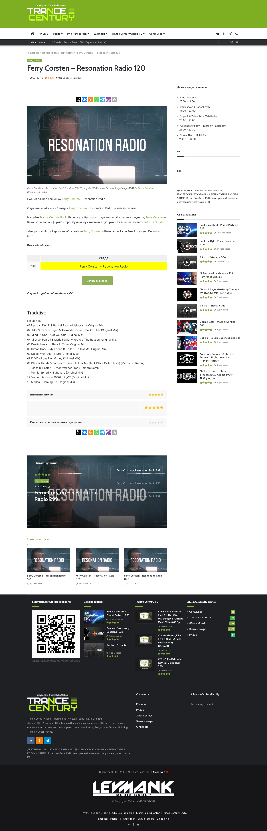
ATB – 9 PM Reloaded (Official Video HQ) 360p (170, 663)
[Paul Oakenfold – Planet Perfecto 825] (187, 230)
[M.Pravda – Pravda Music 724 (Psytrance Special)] (187, 278)
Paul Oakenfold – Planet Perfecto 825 (117, 613)
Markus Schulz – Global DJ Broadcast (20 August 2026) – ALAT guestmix (217, 374)
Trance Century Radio (54, 217)
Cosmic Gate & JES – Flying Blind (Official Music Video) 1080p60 (169, 641)
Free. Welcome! (188, 97)
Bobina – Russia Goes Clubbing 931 (220, 337)
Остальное (155, 33)
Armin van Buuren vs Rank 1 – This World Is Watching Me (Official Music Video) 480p (170, 617)
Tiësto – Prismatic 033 (213, 305)
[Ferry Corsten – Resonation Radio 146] (48, 560)
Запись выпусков (97, 280)
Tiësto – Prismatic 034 (213, 257)
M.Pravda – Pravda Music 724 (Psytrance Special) (216, 275)
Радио (56, 33)
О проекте (142, 726)
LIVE (45, 33)
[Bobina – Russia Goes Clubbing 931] (187, 343)
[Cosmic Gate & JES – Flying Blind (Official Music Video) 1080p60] (145, 640)
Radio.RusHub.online (122, 812)
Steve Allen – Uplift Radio (194, 135)
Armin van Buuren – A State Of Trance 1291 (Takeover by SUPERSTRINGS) (217, 357)
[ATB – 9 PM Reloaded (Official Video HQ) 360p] (145, 664)
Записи (100, 33)
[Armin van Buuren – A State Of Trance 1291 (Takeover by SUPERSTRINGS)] (187, 359)
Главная (34, 52)
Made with (159, 771)
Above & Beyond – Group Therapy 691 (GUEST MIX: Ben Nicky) (86, 42)
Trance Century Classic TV (127, 33)
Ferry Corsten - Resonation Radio (104, 266)
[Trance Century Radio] (50, 13)
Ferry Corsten (67, 52)
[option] (97, 491)
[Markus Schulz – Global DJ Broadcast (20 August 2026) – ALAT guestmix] (187, 376)
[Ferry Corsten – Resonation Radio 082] (97, 560)
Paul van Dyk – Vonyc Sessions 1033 (118, 630)
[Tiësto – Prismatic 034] (187, 262)
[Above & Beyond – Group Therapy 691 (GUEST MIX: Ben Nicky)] (187, 294)
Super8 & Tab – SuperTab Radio (198, 116)
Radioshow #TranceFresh (194, 106)
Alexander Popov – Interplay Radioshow (202, 125)
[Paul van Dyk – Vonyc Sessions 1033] (187, 246)
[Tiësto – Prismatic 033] (187, 311)
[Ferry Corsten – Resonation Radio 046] (145, 560)
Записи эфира (49, 52)
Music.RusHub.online (148, 812)
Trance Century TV (200, 617)
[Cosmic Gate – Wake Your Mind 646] (187, 327)
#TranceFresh (78, 33)
